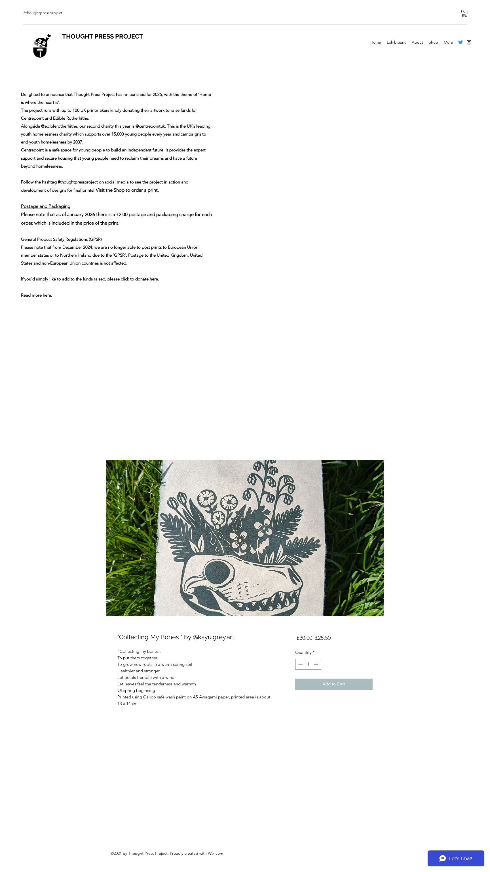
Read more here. (36, 295)
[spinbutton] (308, 664)
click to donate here (139, 279)
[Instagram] (469, 42)
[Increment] (316, 664)
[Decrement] (300, 664)
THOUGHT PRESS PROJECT (102, 36)
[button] (464, 13)
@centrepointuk (149, 126)
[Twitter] (460, 42)
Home (123, 439)
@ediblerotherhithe (59, 126)
